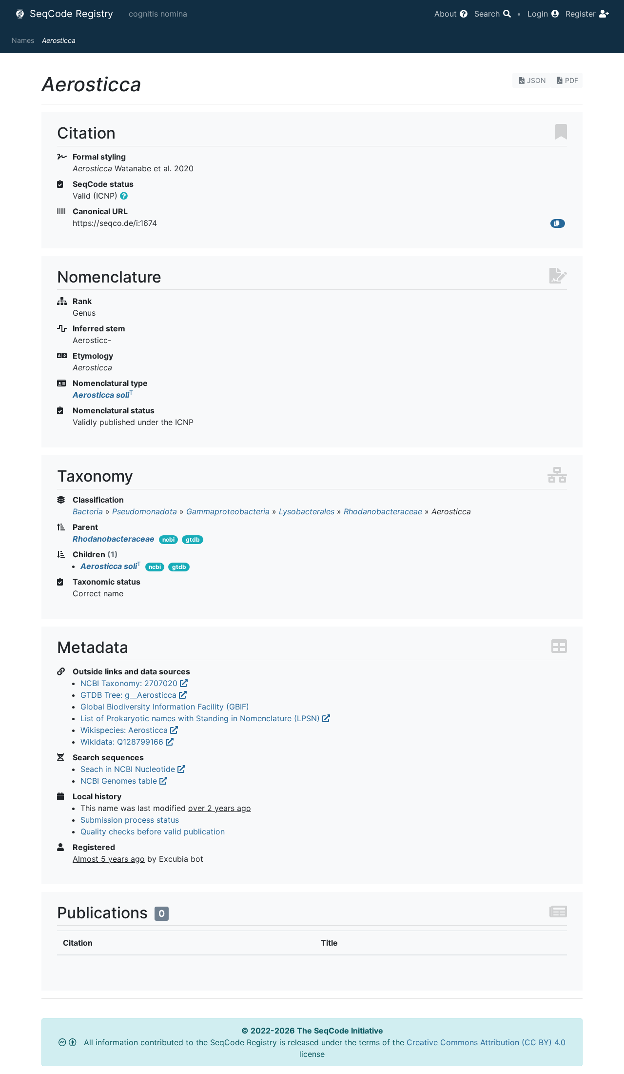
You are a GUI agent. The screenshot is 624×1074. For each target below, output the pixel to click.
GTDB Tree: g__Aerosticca (129, 695)
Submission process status (129, 820)
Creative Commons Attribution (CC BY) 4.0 (486, 1042)
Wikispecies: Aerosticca (125, 730)
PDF (571, 80)
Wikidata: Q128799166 (123, 742)
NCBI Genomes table (119, 781)
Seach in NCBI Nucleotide (128, 769)
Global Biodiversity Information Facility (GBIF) (164, 706)
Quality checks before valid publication (152, 831)
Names (23, 40)
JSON (536, 80)
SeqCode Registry (70, 14)
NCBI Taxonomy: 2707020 (130, 683)
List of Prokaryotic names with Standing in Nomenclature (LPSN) (201, 718)
